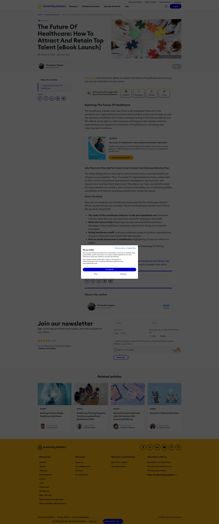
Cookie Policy (131, 248)
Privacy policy (120, 248)
